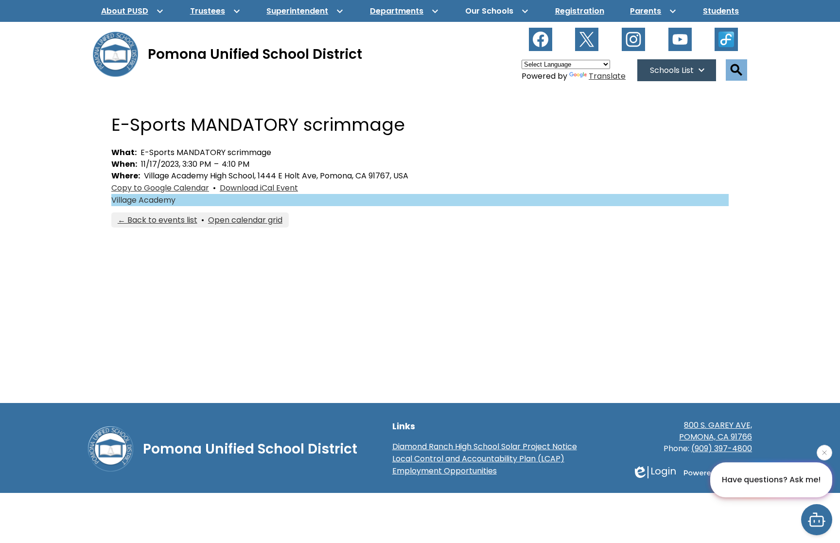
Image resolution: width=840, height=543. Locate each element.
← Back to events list (157, 220)
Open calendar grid (245, 220)
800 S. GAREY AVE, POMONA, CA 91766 (715, 431)
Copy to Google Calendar (160, 187)
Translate (607, 76)
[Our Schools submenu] (497, 11)
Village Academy (143, 200)
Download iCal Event (259, 187)
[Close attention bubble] (824, 452)
